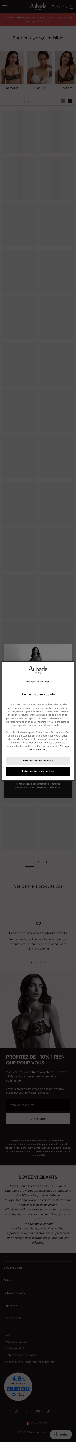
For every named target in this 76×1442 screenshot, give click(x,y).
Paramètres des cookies (38, 760)
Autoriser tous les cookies (38, 771)
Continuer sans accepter (36, 681)
